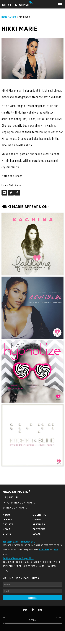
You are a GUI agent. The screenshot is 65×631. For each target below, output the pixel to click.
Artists (13, 16)
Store (7, 533)
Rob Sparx (44, 549)
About (7, 515)
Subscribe (32, 597)
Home (4, 16)
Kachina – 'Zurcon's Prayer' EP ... (18, 558)
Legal (36, 533)
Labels (7, 519)
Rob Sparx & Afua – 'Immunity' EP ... (19, 541)
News (6, 529)
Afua (56, 549)
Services (38, 524)
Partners (39, 529)
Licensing (39, 515)
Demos (37, 519)
